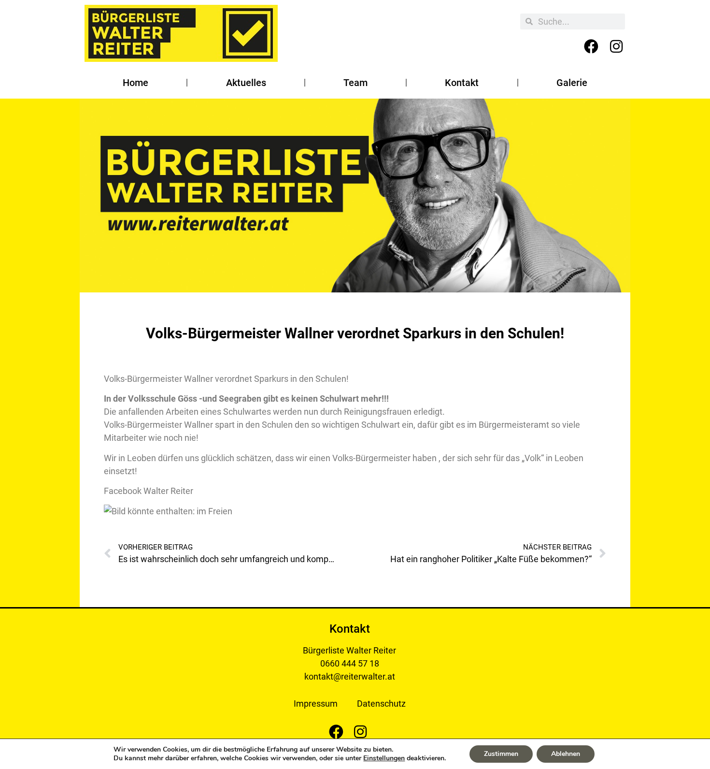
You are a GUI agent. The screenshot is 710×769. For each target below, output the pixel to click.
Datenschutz (381, 703)
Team (355, 82)
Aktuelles (246, 82)
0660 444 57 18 (349, 663)
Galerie (571, 82)
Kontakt (462, 82)
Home (135, 82)
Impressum (316, 703)
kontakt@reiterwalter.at (349, 676)
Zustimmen (501, 753)
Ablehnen (565, 753)
